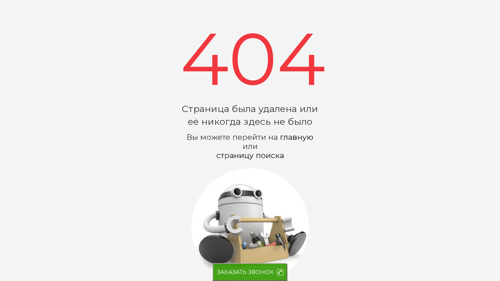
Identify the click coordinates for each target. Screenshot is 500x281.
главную (296, 137)
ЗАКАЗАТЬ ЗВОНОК (245, 272)
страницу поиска (250, 155)
